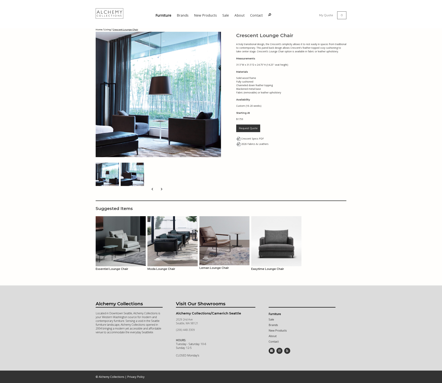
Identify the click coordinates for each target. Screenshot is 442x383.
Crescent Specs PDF (252, 138)
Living (107, 29)
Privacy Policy (136, 377)
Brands (183, 15)
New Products (205, 15)
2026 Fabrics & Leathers (254, 144)
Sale (225, 15)
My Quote (326, 15)
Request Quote (248, 128)
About (239, 15)
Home (99, 29)
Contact (256, 15)
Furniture (163, 15)
